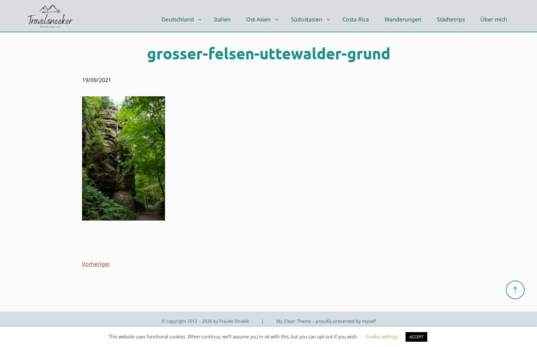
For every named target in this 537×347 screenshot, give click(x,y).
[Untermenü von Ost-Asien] (276, 19)
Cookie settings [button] (381, 336)
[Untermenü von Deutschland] (200, 19)
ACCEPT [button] (416, 337)
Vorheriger (96, 263)
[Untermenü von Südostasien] (328, 19)
